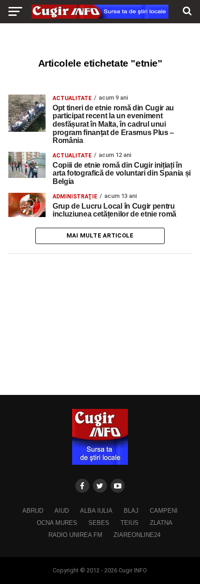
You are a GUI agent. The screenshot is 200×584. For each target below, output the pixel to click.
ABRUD (32, 510)
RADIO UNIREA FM (75, 534)
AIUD (61, 510)
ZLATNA (161, 522)
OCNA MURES (57, 522)
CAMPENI (164, 510)
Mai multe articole (100, 235)
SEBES (98, 522)
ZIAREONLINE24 (136, 534)
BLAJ (131, 510)
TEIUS (129, 522)
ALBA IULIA (96, 510)
